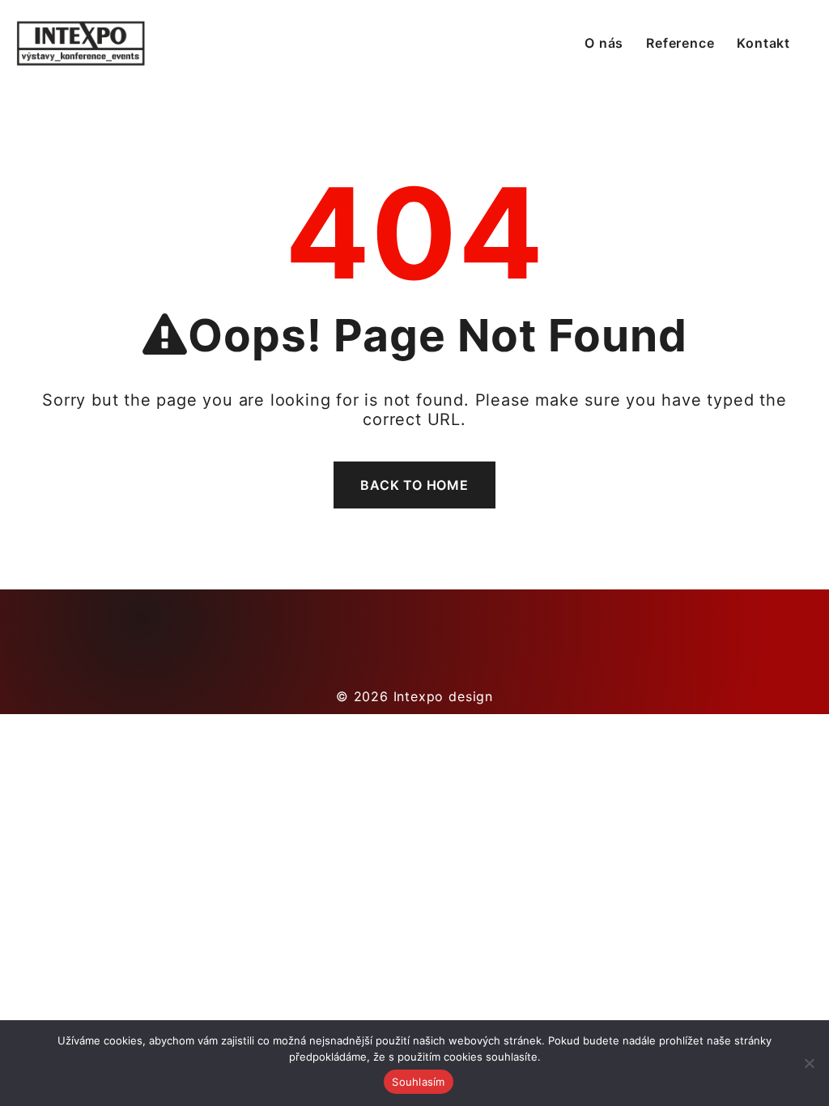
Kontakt (763, 43)
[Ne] (809, 1063)
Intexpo (418, 696)
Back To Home (414, 485)
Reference (680, 43)
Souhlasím (418, 1081)
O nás (604, 43)
